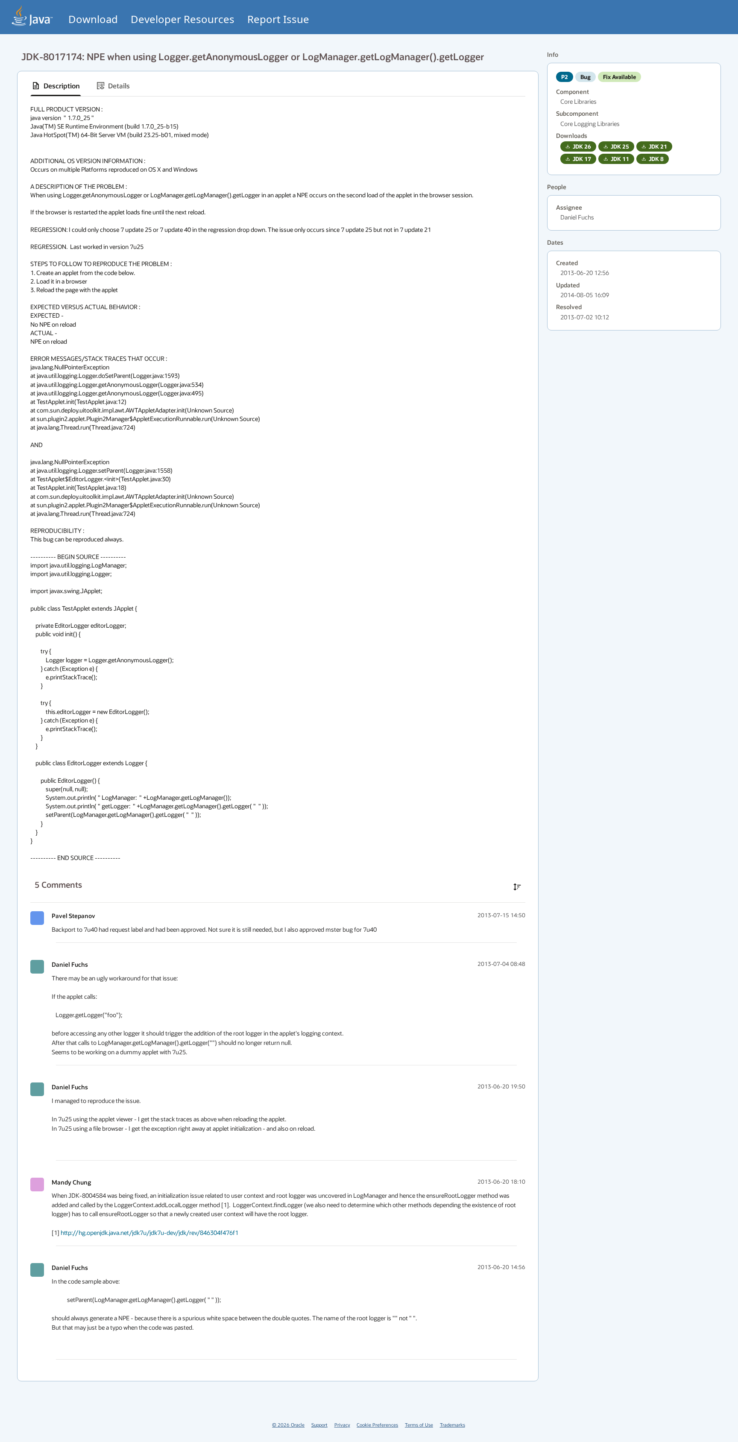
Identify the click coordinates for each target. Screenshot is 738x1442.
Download (93, 19)
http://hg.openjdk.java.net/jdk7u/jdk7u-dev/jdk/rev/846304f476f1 (149, 1232)
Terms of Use (419, 1425)
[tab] (56, 86)
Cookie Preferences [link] (377, 1425)
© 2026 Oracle (288, 1425)
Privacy (342, 1425)
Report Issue (278, 19)
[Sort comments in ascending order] (517, 887)
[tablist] (277, 86)
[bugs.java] (32, 15)
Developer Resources (182, 19)
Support (319, 1425)
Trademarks (452, 1425)
